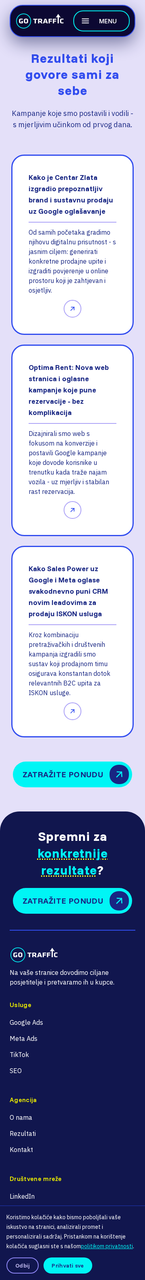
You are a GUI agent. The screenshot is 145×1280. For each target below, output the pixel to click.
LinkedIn (22, 1196)
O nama (21, 1117)
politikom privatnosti (107, 1246)
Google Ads (26, 1022)
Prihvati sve (68, 1265)
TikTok (19, 1055)
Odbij (22, 1265)
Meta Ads (23, 1038)
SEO (16, 1071)
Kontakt (21, 1150)
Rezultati (23, 1133)
